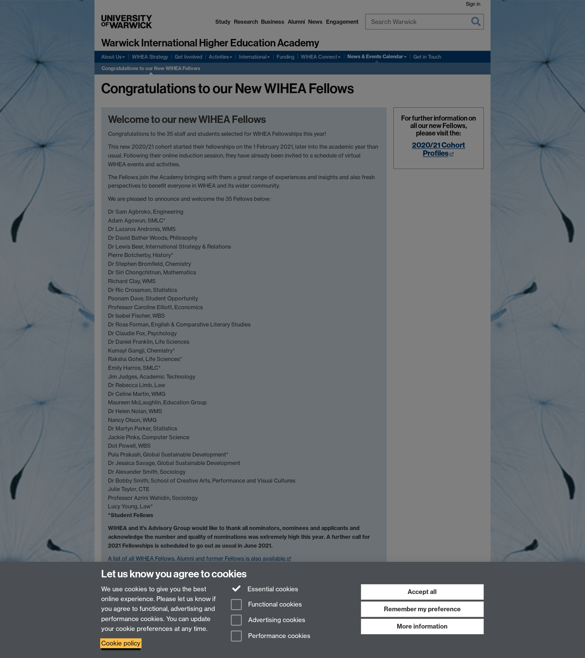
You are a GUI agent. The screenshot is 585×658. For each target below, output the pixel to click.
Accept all (422, 592)
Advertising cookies (275, 620)
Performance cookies (278, 636)
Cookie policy (120, 643)
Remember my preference (422, 609)
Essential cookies (272, 589)
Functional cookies (274, 604)
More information (422, 626)
